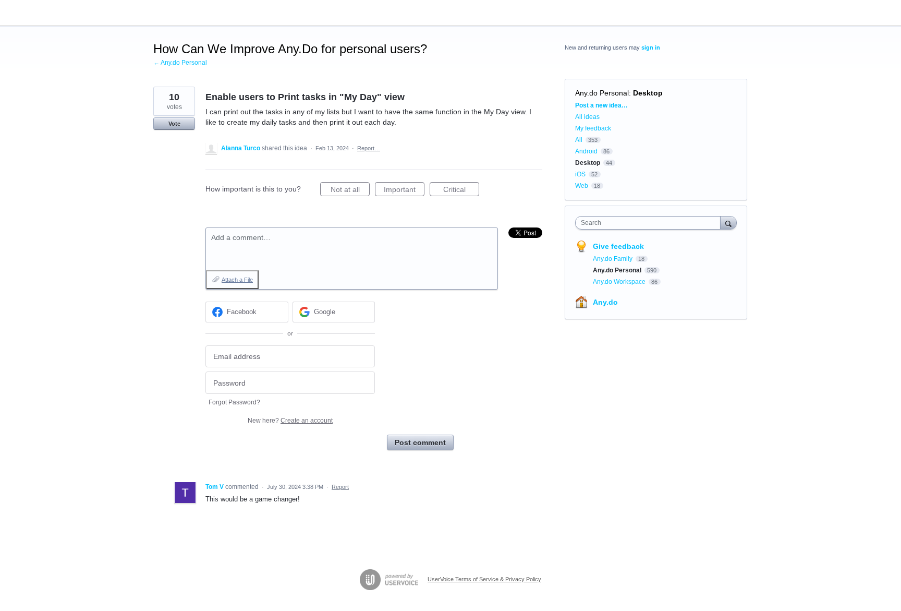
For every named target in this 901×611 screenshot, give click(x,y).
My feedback (593, 128)
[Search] (728, 222)
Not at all (350, 190)
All (578, 139)
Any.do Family (613, 258)
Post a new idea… (601, 105)
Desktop (648, 93)
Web (581, 185)
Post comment (420, 442)
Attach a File (237, 280)
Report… (368, 148)
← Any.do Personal (180, 62)
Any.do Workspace (620, 281)
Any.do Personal (602, 93)
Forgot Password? (234, 402)
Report (340, 487)
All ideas (587, 117)
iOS (580, 174)
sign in (650, 47)
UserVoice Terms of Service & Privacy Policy (484, 579)
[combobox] (650, 222)
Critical (461, 190)
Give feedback (618, 246)
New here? (290, 420)
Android (586, 151)
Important (404, 190)
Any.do (605, 302)
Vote (174, 124)
